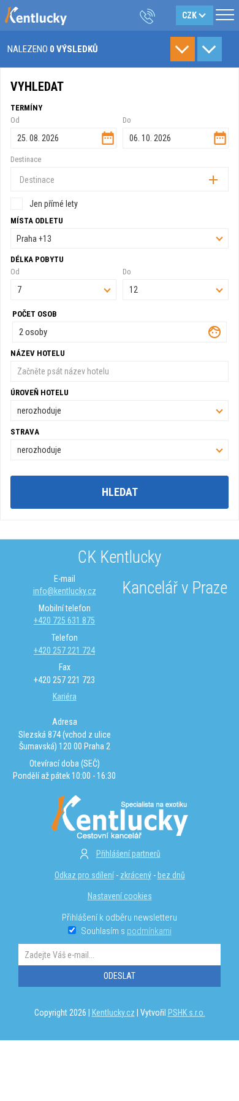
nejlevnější (182, 49)
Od (15, 120)
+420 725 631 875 (64, 620)
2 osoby (33, 332)
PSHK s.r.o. (186, 1013)
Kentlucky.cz (113, 1013)
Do (127, 120)
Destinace (25, 159)
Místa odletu (36, 220)
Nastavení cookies (120, 896)
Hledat (120, 491)
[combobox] (119, 179)
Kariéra (65, 696)
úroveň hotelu (39, 392)
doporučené (209, 49)
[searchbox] (59, 180)
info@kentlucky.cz (64, 591)
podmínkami (149, 931)
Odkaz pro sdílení (84, 875)
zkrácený (135, 875)
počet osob (34, 314)
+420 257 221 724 (64, 650)
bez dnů (171, 875)
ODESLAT (119, 976)
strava (24, 431)
